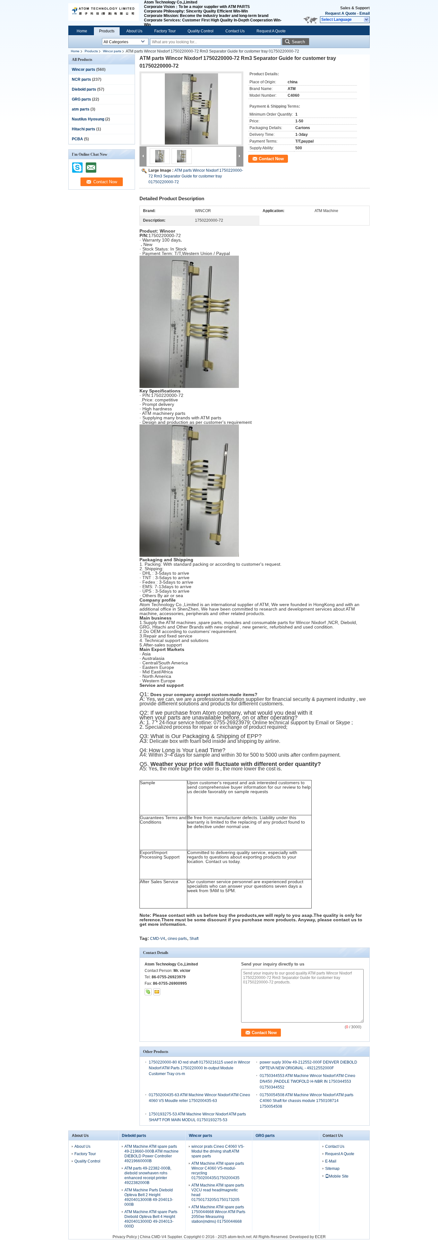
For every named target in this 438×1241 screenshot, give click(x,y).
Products (106, 31)
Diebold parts (84, 89)
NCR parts (81, 79)
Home (82, 31)
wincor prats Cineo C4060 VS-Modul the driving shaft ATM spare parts (217, 1151)
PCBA (77, 139)
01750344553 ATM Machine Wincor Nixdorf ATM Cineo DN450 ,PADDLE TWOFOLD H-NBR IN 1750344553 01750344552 (307, 1081)
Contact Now (271, 158)
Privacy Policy (125, 1237)
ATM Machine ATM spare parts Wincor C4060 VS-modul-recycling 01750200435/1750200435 (217, 1170)
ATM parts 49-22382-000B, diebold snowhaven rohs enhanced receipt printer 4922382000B (147, 1175)
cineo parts (177, 938)
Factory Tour (165, 31)
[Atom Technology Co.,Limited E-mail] (156, 991)
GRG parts (81, 99)
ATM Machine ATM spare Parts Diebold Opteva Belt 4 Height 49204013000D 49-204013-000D (150, 1219)
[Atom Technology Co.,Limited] (366, 20)
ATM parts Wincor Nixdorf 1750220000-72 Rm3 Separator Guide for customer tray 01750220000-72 (195, 176)
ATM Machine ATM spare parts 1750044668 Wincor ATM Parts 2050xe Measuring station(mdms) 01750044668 (218, 1214)
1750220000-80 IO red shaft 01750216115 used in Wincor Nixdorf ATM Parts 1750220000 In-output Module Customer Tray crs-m (199, 1068)
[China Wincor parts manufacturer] (103, 13)
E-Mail (330, 1161)
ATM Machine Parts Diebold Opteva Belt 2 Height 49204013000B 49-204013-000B (148, 1197)
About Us (134, 31)
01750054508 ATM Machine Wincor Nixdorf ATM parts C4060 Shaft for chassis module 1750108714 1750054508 (306, 1101)
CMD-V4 (157, 938)
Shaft (194, 938)
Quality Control (201, 31)
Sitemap (332, 1168)
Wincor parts (112, 51)
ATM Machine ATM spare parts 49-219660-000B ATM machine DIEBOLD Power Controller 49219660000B (151, 1153)
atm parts (80, 109)
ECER (320, 1237)
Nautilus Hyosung (88, 119)
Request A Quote (340, 13)
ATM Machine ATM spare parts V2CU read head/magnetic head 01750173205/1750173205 (217, 1192)
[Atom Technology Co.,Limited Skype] (148, 991)
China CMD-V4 (153, 1237)
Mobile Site (339, 1176)
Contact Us (235, 31)
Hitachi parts (83, 129)
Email (364, 13)
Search (298, 41)
